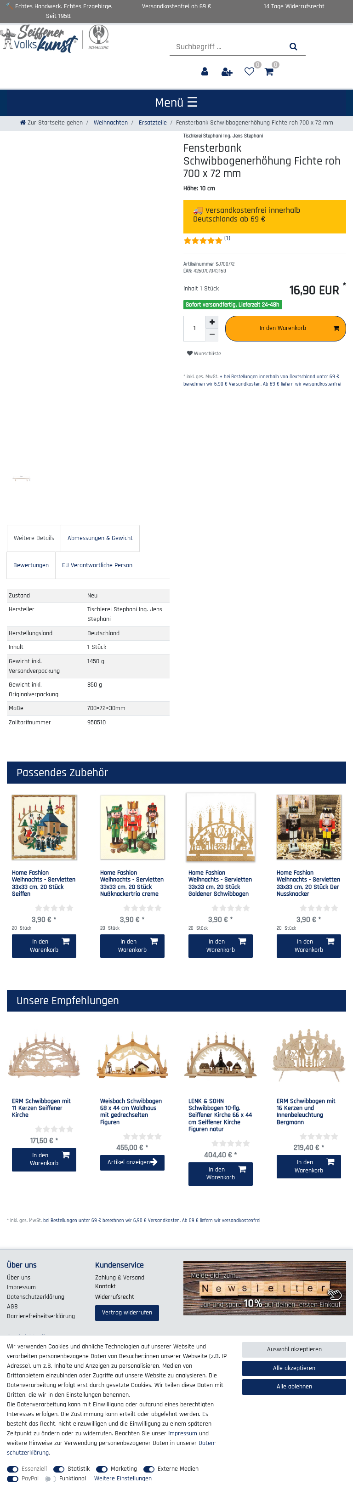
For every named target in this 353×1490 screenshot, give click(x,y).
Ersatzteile (152, 123)
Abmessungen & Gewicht (100, 538)
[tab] (34, 538)
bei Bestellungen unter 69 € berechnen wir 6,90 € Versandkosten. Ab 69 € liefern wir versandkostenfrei (151, 1220)
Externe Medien (178, 1469)
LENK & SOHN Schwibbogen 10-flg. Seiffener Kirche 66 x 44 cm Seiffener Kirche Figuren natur (220, 1115)
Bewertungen (31, 565)
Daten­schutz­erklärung (35, 1297)
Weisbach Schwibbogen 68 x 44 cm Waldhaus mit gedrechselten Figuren (131, 1112)
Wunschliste (207, 353)
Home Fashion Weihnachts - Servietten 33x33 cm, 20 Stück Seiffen (43, 884)
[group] (44, 1055)
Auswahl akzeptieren (294, 1349)
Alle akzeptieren (294, 1368)
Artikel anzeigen (129, 1162)
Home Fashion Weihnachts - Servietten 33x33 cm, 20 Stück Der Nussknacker (308, 884)
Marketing (124, 1469)
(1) (227, 238)
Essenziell (34, 1469)
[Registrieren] (227, 72)
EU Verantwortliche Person (97, 565)
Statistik (79, 1469)
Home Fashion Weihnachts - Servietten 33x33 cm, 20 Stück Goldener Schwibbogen (220, 884)
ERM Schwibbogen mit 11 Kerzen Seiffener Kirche (41, 1108)
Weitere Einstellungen (123, 1478)
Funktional (72, 1478)
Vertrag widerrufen (127, 1312)
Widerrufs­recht (114, 1297)
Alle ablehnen (294, 1386)
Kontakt (105, 1286)
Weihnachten (110, 123)
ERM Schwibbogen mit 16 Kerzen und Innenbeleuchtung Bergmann (306, 1112)
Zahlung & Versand (119, 1278)
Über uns (18, 1278)
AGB (12, 1306)
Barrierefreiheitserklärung (41, 1316)
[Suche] (293, 46)
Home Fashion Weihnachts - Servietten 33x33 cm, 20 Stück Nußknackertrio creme (132, 884)
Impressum (21, 1287)
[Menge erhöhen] (211, 322)
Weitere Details (34, 538)
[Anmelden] (205, 72)
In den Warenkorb (283, 328)
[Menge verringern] (211, 335)
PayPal (30, 1478)
